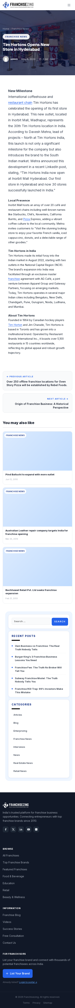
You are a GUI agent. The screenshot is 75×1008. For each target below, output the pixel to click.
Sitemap (47, 1002)
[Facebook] (6, 829)
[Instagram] (36, 829)
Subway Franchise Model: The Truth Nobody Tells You (36, 680)
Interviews (19, 746)
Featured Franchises (15, 869)
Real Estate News (23, 762)
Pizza (27, 219)
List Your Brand (20, 973)
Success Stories (12, 928)
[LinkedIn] (21, 829)
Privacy (36, 1002)
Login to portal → (28, 982)
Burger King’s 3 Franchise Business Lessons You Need (36, 658)
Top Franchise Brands (16, 862)
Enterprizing (20, 730)
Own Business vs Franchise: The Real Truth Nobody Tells (37, 647)
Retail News (20, 771)
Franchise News (20, 28)
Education (9, 883)
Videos (7, 921)
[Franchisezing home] (18, 5)
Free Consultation (13, 935)
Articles (17, 714)
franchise (14, 278)
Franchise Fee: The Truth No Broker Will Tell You (38, 669)
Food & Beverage (13, 876)
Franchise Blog (12, 915)
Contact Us (9, 942)
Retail (6, 890)
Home (6, 28)
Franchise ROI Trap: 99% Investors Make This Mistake (39, 690)
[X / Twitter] (13, 829)
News (16, 754)
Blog (15, 722)
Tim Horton (15, 325)
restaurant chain (20, 102)
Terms (26, 1002)
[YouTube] (28, 829)
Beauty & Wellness (14, 897)
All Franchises (11, 855)
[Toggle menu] (69, 5)
